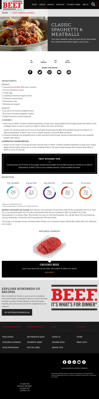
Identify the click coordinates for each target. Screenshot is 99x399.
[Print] (69, 72)
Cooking (42, 4)
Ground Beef (15, 87)
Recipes (34, 4)
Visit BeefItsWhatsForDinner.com (17, 312)
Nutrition (50, 4)
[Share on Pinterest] (49, 72)
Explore (49, 272)
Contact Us (25, 391)
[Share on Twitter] (40, 72)
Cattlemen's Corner (73, 4)
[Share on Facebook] (30, 72)
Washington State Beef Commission (13, 5)
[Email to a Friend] (59, 72)
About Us (85, 4)
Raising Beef (60, 4)
